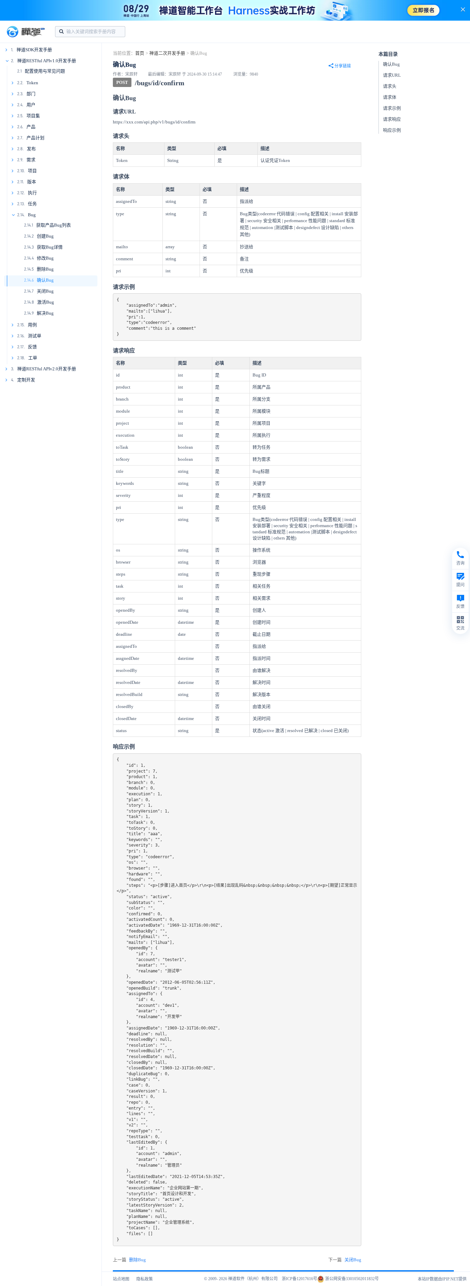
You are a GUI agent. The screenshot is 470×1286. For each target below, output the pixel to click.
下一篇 (344, 1259)
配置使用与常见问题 (45, 71)
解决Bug (45, 313)
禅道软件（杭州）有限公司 (253, 1278)
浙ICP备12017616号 (299, 1278)
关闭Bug (45, 291)
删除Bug (45, 269)
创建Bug (45, 236)
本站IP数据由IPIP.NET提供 (442, 1279)
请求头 (389, 86)
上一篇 (129, 1259)
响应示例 (392, 130)
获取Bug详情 (50, 247)
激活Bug (45, 302)
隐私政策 (144, 1279)
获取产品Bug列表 (53, 225)
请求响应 (392, 119)
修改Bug (45, 258)
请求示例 (392, 108)
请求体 (389, 97)
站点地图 (121, 1279)
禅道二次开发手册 (167, 53)
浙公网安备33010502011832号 (351, 1278)
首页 (139, 53)
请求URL (392, 75)
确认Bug (45, 280)
